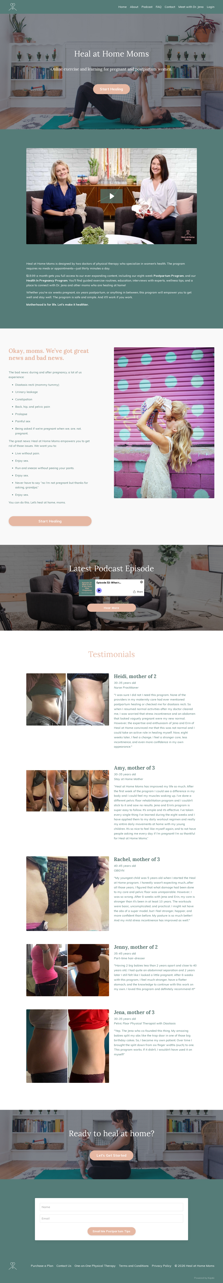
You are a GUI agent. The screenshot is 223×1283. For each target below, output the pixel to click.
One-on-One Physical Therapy (95, 1266)
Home (122, 7)
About (134, 7)
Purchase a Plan (42, 1266)
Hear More (111, 608)
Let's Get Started (111, 1155)
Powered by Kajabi (204, 1277)
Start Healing (111, 89)
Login (210, 7)
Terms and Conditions (134, 1266)
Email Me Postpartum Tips (111, 1231)
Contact (170, 7)
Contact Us (63, 1266)
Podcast (147, 7)
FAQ (158, 7)
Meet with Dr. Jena (191, 7)
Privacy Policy (161, 1266)
